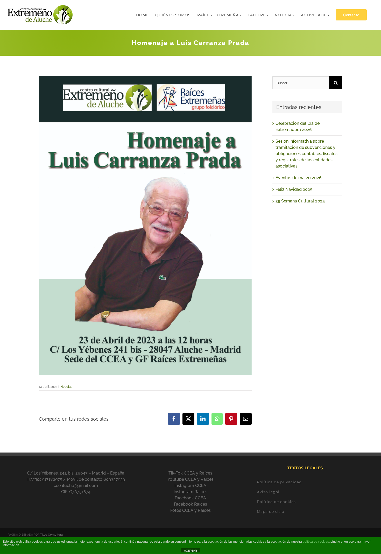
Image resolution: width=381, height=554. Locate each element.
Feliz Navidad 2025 (294, 189)
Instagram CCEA (190, 485)
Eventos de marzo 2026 (299, 177)
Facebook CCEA (190, 497)
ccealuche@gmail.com (76, 485)
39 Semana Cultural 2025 (300, 201)
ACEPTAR (190, 550)
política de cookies (316, 541)
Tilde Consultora (51, 534)
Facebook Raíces (190, 504)
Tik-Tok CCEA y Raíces (190, 473)
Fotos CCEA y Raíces (190, 510)
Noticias (66, 387)
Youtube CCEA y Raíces (190, 479)
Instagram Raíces (190, 491)
